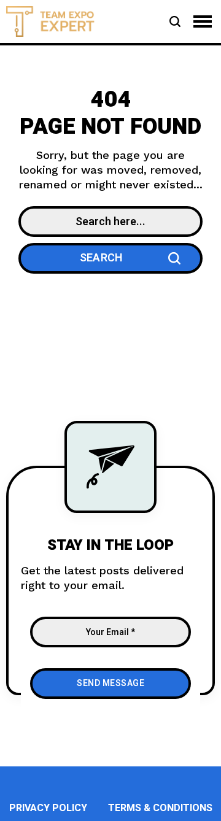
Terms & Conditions (160, 808)
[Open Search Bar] (175, 21)
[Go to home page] (50, 20)
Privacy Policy (48, 808)
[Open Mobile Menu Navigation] (202, 21)
